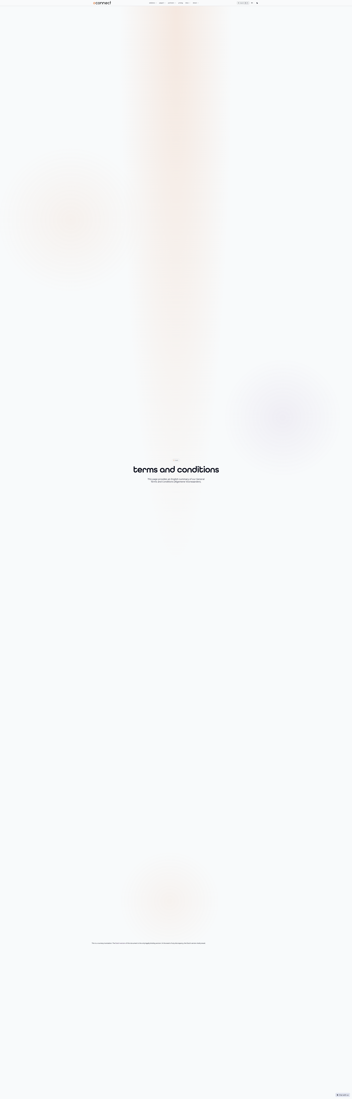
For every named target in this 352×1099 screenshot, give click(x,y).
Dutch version (120, 943)
